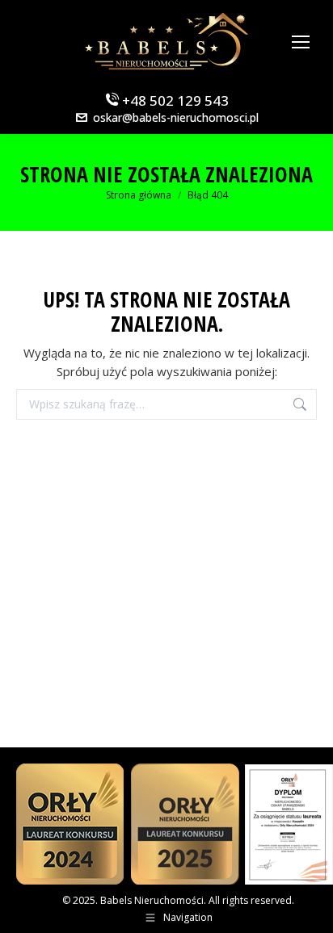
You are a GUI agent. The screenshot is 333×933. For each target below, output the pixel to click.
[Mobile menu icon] (301, 42)
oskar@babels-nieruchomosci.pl (176, 117)
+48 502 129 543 (174, 100)
